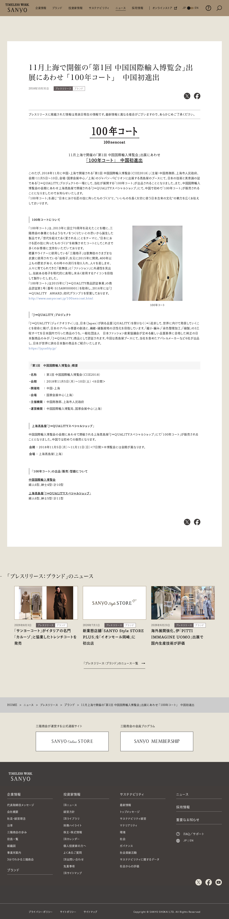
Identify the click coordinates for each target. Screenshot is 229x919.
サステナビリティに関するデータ (139, 859)
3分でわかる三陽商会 (20, 859)
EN (192, 840)
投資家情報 (76, 8)
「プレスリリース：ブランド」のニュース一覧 (111, 663)
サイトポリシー (68, 912)
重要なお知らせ (187, 819)
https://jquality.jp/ (43, 348)
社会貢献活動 (128, 852)
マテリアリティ (129, 825)
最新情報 (125, 805)
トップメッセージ (130, 811)
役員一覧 (12, 839)
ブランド (57, 8)
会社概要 (12, 811)
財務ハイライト (73, 825)
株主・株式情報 (73, 832)
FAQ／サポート (193, 834)
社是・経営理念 (16, 818)
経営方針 (69, 811)
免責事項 (69, 866)
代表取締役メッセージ (20, 805)
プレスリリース (49, 705)
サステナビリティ (99, 8)
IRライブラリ (72, 818)
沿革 (10, 825)
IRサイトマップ (73, 873)
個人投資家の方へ (75, 846)
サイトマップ (90, 912)
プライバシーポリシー (41, 912)
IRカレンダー (72, 839)
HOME (12, 705)
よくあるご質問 (73, 852)
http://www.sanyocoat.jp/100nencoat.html (61, 298)
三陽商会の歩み (17, 832)
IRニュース (70, 805)
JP (185, 840)
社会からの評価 (129, 866)
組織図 (11, 846)
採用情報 (137, 8)
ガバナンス (126, 846)
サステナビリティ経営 (133, 818)
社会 (123, 839)
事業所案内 (14, 852)
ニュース (121, 8)
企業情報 (40, 8)
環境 (123, 832)
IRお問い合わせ (74, 859)
